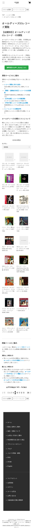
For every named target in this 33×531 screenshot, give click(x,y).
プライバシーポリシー (14, 444)
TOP (3, 15)
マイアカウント (12, 478)
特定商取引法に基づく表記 (15, 439)
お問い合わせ (11, 495)
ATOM (9, 462)
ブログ (9, 448)
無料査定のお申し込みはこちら (16, 67)
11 (19, 393)
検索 (27, 9)
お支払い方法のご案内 (14, 435)
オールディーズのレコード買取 (12, 17)
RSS (8, 457)
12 (21, 393)
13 (23, 393)
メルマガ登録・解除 (13, 453)
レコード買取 (11, 15)
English (9, 466)
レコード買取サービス (23, 347)
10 (17, 393)
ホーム (9, 422)
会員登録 (10, 483)
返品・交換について (13, 431)
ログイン (10, 487)
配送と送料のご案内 (13, 426)
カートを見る (11, 491)
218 (28, 393)
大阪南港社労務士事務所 (15, 500)
